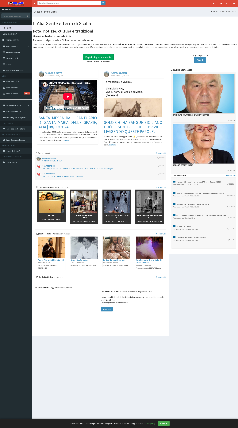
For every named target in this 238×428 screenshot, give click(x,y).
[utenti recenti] (214, 3)
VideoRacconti (179, 175)
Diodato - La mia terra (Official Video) (191, 237)
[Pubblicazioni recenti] (220, 3)
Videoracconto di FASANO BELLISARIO (186, 185)
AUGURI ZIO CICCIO (183, 226)
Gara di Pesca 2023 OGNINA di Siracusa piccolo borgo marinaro (200, 193)
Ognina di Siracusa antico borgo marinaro (192, 204)
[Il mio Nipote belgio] (84, 248)
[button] (34, 3)
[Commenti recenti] (227, 3)
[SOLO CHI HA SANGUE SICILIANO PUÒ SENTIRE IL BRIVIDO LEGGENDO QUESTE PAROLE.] (133, 98)
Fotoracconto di (51, 219)
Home (215, 11)
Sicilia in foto (45, 234)
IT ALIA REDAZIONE (48, 166)
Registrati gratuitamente (98, 57)
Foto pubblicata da (83, 265)
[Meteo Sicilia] (67, 311)
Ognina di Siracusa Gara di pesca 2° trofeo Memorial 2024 (198, 182)
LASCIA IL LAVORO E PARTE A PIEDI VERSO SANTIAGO (63, 176)
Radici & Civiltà (46, 277)
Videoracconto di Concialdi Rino (184, 218)
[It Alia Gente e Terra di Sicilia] (16, 3)
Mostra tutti (161, 153)
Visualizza (107, 309)
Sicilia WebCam (112, 291)
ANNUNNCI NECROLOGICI (181, 70)
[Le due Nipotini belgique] (116, 248)
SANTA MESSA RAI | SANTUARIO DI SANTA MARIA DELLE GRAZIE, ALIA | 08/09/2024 (68, 122)
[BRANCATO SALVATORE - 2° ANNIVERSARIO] (204, 94)
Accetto (163, 423)
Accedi (200, 59)
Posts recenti (44, 153)
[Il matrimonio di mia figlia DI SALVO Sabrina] (149, 248)
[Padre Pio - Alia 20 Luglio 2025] (51, 248)
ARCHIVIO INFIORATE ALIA (52, 161)
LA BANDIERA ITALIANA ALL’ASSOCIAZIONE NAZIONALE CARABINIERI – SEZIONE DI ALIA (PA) (77, 168)
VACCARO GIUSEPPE (53, 73)
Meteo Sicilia (43, 287)
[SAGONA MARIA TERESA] (204, 144)
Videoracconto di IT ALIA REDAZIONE (185, 229)
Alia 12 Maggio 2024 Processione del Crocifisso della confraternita (202, 215)
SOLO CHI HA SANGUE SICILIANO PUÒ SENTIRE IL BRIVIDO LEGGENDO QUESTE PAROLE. (133, 127)
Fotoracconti (44, 187)
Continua (65, 140)
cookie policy (149, 423)
